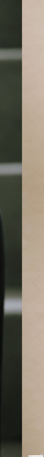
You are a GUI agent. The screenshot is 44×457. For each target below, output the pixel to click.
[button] (38, 1)
